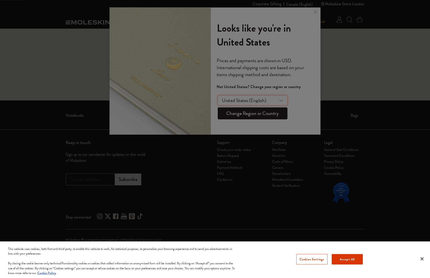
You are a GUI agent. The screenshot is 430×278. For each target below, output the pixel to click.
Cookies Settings (312, 259)
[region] (215, 259)
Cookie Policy (46, 273)
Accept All (347, 259)
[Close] (422, 258)
